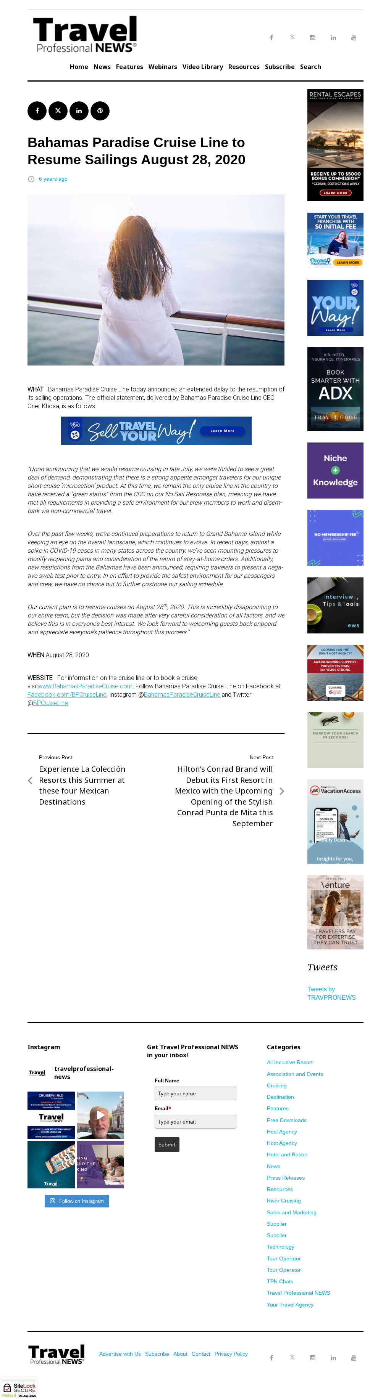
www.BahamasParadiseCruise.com (85, 686)
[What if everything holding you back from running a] (100, 1164)
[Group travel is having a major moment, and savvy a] (51, 1164)
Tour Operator (284, 1258)
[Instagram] (312, 1358)
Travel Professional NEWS (298, 1293)
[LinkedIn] (333, 1358)
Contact (201, 1354)
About (180, 1354)
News (102, 67)
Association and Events (295, 1074)
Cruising (277, 1085)
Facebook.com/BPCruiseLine (67, 694)
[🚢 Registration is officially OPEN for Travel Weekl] (51, 1115)
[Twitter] (292, 1350)
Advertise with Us (120, 1354)
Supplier (277, 1224)
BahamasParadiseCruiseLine (182, 694)
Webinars (163, 67)
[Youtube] (354, 1358)
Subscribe (280, 67)
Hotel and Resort (287, 1154)
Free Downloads (287, 1120)
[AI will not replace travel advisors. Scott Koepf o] (100, 1115)
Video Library (203, 67)
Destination (280, 1097)
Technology (280, 1247)
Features (129, 67)
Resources (244, 67)
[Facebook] (271, 1358)
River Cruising (284, 1201)
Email (163, 1108)
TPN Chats (280, 1281)
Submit (167, 1144)
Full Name (167, 1080)
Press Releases (286, 1178)
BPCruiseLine (50, 703)
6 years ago (53, 179)
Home (79, 67)
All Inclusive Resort (290, 1062)
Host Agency (282, 1132)
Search (310, 67)
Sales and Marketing (292, 1212)
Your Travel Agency (290, 1305)
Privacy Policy (231, 1354)
